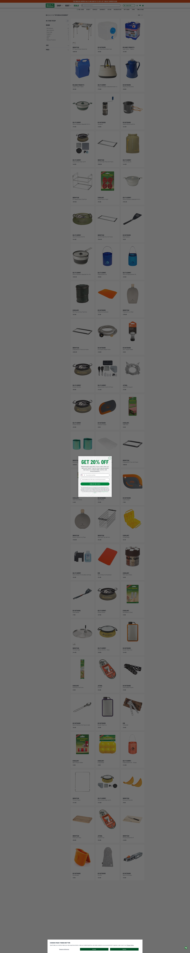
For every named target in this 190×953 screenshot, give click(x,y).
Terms (95, 492)
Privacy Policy (104, 491)
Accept (94, 949)
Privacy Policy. (130, 945)
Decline (124, 949)
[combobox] (83, 475)
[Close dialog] (109, 458)
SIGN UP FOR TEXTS (95, 484)
